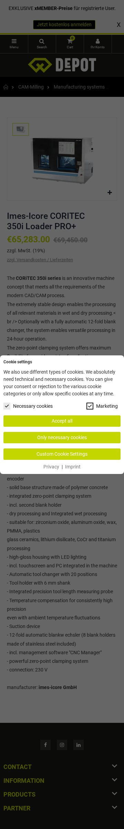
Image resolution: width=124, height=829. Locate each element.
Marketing (107, 406)
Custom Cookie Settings (62, 454)
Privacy (51, 466)
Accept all (62, 421)
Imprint (73, 466)
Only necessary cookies (62, 437)
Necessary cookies (33, 406)
